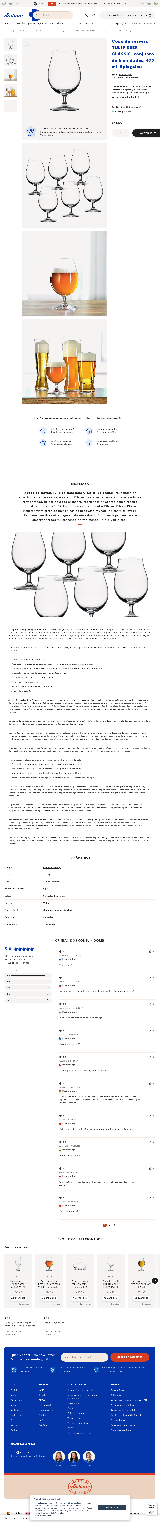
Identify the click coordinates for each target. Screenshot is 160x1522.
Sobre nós (116, 1395)
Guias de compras (77, 1413)
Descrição (10, 1518)
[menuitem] (8, 24)
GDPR (71, 1428)
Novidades (135, 23)
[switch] (151, 1512)
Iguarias (14, 1425)
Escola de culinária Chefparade (126, 1415)
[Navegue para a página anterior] (100, 1225)
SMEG (42, 1400)
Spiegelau (48, 917)
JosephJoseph (46, 1410)
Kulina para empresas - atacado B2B (129, 1400)
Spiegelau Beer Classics (55, 896)
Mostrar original (69, 959)
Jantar (13, 1395)
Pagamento (73, 1403)
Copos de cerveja (52, 868)
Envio (70, 1408)
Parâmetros (28, 1518)
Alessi (42, 1395)
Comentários (117, 1390)
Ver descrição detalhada (124, 97)
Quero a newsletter (129, 1357)
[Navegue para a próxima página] (115, 1225)
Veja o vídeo (46, 135)
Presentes (150, 23)
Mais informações (56, 1513)
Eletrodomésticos (19, 1400)
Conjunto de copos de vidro (57, 910)
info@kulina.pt (22, 1452)
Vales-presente (75, 1418)
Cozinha (14, 1390)
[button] (18, 1298)
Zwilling (43, 1415)
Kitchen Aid (45, 1405)
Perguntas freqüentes (122, 1430)
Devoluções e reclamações (81, 1390)
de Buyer (43, 1420)
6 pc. (45, 889)
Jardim (13, 1405)
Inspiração (120, 23)
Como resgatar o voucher (123, 1425)
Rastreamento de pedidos (124, 1410)
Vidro (46, 903)
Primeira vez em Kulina (122, 1405)
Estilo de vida (17, 1415)
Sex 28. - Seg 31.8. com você (127, 107)
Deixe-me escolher (42, 1516)
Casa (12, 1420)
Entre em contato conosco (81, 1433)
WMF (41, 1390)
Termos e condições (78, 1423)
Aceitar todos (112, 1507)
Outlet (13, 1430)
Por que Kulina (118, 1420)
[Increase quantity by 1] (125, 132)
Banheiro (15, 1410)
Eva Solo (43, 1425)
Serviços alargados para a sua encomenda (83, 1396)
